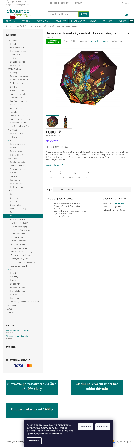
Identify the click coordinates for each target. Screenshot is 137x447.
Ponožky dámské (18, 241)
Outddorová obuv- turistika (22, 115)
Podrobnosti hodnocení (98, 41)
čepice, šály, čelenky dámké (23, 262)
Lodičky (13, 87)
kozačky (13, 112)
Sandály (13, 72)
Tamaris (13, 176)
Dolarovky (14, 148)
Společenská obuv (18, 169)
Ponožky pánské (18, 244)
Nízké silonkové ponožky (21, 252)
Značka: (117, 41)
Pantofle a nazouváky (19, 76)
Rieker (13, 173)
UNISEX (10, 191)
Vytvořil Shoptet (124, 441)
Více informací (55, 433)
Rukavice (14, 269)
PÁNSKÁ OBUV (14, 158)
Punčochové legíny (19, 226)
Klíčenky (14, 280)
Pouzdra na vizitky (18, 287)
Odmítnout (85, 426)
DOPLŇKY (11, 216)
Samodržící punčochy (20, 230)
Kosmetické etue (17, 291)
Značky (10, 312)
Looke (12, 105)
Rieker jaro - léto (17, 90)
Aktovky (13, 137)
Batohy (13, 212)
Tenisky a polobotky (19, 83)
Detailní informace (54, 165)
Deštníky (14, 273)
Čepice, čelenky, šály (19, 259)
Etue (12, 141)
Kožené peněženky (18, 51)
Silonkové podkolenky (20, 255)
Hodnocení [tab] (59, 189)
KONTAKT (78, 3)
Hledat (84, 14)
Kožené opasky (16, 65)
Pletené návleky (18, 234)
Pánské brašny (16, 133)
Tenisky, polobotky (18, 166)
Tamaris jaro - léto (18, 94)
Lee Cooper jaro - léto (19, 101)
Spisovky (14, 201)
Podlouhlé (15, 55)
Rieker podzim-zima (19, 123)
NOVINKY (11, 305)
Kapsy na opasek (17, 294)
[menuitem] (11, 21)
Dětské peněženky (18, 209)
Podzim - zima (16, 187)
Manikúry (14, 277)
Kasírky (13, 194)
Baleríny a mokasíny (19, 80)
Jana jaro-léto (16, 98)
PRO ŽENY (12, 40)
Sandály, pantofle (17, 162)
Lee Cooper (15, 180)
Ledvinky (14, 198)
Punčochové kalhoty (19, 223)
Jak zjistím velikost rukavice (17, 330)
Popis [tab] (49, 189)
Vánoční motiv (17, 237)
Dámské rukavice (17, 62)
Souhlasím (102, 426)
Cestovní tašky (16, 205)
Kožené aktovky (17, 47)
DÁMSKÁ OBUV (14, 69)
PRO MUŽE (12, 130)
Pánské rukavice (17, 151)
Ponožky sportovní (19, 248)
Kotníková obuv (16, 108)
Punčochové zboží (18, 219)
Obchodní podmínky (59, 3)
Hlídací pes (75, 178)
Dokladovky (15, 284)
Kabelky (13, 44)
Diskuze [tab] (69, 189)
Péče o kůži (15, 298)
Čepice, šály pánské (19, 266)
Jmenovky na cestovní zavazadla (24, 302)
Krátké (13, 58)
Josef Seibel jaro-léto (19, 126)
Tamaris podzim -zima (20, 119)
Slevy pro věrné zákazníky (17, 336)
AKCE (9, 309)
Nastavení (34, 440)
